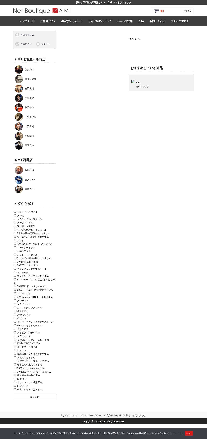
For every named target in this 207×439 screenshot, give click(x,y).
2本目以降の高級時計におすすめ (33, 233)
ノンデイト (22, 300)
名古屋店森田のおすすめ (29, 389)
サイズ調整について (100, 21)
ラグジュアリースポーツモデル (33, 361)
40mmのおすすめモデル (29, 325)
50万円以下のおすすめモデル (32, 286)
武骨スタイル (24, 315)
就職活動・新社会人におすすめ (33, 354)
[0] (157, 10)
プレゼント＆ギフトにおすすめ (33, 276)
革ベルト (21, 318)
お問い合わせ (157, 21)
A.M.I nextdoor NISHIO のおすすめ (35, 297)
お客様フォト (24, 251)
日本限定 (21, 379)
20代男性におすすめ (27, 265)
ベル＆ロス (22, 329)
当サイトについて (68, 415)
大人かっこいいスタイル (29, 219)
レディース (22, 386)
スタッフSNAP (179, 21)
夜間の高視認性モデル (28, 343)
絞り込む (34, 397)
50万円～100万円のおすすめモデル (35, 290)
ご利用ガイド (48, 21)
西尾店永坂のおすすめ (28, 375)
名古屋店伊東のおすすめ (29, 364)
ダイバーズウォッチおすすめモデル (35, 322)
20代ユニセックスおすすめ (31, 368)
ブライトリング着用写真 (29, 382)
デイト (20, 240)
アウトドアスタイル (27, 254)
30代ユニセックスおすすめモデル (34, 371)
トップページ (26, 21)
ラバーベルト (24, 293)
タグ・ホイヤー (25, 336)
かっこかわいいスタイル (29, 307)
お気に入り (26, 44)
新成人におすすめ (26, 357)
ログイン (45, 44)
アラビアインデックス (28, 332)
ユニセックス (24, 272)
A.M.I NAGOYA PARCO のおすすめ (35, 244)
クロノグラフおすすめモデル (32, 269)
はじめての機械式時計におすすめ (34, 258)
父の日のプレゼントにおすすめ (33, 339)
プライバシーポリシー (90, 415)
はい (189, 433)
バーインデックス (26, 247)
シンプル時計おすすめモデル (32, 229)
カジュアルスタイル (27, 212)
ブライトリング (25, 304)
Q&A (141, 21)
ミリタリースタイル (27, 347)
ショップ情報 (125, 21)
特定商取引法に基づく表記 (117, 415)
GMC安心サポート (72, 21)
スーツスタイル (25, 222)
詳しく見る (178, 433)
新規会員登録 (27, 35)
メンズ (20, 215)
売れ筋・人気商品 (26, 226)
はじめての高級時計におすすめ (33, 237)
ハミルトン (22, 350)
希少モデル (22, 311)
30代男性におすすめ (27, 261)
